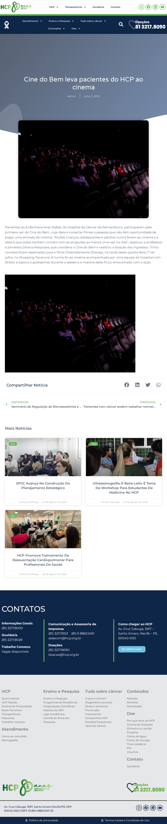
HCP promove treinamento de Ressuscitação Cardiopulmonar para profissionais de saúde (43, 560)
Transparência (73, 7)
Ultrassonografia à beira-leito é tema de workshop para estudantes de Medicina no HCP (124, 487)
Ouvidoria (98, 7)
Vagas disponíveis (15, 651)
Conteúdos (54, 28)
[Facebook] (148, 7)
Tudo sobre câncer (91, 21)
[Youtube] (162, 7)
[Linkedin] (155, 7)
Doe (74, 28)
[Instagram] (141, 7)
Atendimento (30, 21)
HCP (51, 7)
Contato (115, 7)
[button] (126, 385)
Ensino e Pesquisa (59, 21)
